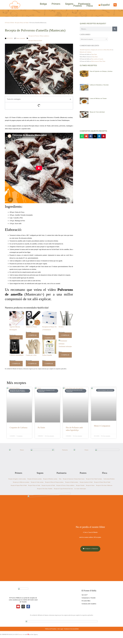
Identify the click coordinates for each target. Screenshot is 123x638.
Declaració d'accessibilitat (71, 629)
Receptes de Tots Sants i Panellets (44, 488)
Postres (77, 6)
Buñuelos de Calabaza (85, 52)
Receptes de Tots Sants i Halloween (104, 485)
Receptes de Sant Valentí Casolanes (94, 479)
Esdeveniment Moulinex (109, 479)
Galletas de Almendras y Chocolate (99, 85)
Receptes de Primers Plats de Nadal (102, 482)
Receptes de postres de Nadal (48, 485)
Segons (69, 4)
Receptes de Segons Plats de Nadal (19, 485)
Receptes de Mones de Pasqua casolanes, (54, 482)
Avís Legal (60, 629)
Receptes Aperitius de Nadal (86, 482)
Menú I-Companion (102, 426)
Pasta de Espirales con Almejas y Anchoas (101, 71)
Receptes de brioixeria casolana (34, 479)
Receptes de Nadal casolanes (71, 482)
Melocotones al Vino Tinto (98, 61)
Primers (56, 4)
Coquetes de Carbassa (18, 427)
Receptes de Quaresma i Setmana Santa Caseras (73, 479)
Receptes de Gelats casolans (37, 482)
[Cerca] (114, 29)
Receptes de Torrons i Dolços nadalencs (39, 36)
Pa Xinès (41, 427)
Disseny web (21, 634)
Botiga (43, 4)
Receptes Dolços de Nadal (22, 22)
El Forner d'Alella (9, 22)
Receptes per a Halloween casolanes (21, 482)
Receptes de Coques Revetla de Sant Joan (63, 488)
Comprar (16, 338)
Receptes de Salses (90, 485)
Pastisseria (84, 4)
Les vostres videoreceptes (80, 488)
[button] (115, 4)
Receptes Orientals (80, 485)
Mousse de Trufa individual (97, 112)
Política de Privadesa (51, 629)
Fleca (90, 6)
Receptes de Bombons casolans (50, 479)
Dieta (60, 479)
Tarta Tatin (94, 54)
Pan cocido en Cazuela (97, 59)
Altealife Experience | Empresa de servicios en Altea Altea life (96, 49)
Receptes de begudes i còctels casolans (17, 479)
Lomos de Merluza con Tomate (98, 98)
